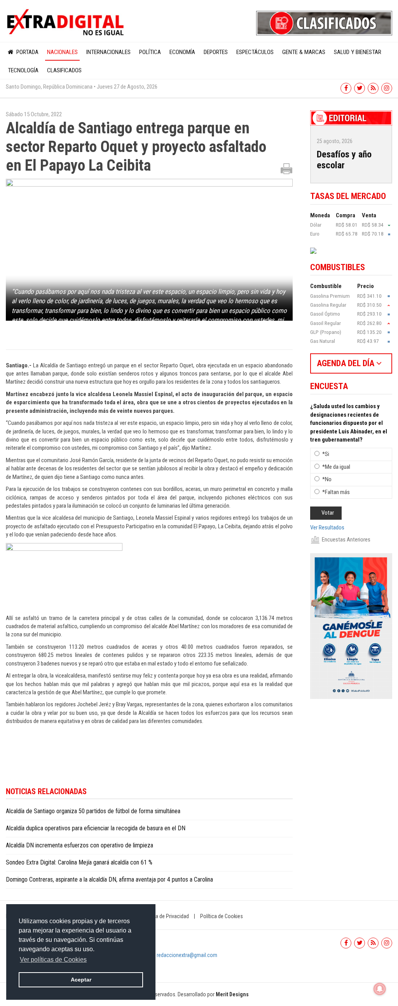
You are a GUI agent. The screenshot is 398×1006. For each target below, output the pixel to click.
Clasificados (64, 70)
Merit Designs (232, 994)
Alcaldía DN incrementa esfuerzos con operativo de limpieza (79, 845)
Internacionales (108, 52)
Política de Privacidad (165, 916)
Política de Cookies (221, 916)
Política (150, 52)
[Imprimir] (286, 168)
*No (327, 479)
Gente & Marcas (303, 52)
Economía (182, 52)
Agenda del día (346, 363)
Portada (26, 52)
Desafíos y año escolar (344, 160)
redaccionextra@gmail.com (187, 955)
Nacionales (62, 52)
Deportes (216, 52)
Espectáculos (255, 52)
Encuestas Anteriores (346, 539)
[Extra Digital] (66, 22)
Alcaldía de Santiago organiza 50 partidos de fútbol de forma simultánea (93, 811)
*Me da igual (336, 466)
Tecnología (23, 70)
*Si (325, 454)
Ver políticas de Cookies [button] (53, 959)
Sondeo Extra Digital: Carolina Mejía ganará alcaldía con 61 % (79, 862)
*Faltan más (336, 492)
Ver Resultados (327, 527)
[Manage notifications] (380, 989)
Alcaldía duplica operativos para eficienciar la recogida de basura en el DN (97, 828)
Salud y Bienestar (357, 52)
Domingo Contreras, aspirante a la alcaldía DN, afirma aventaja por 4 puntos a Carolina (109, 879)
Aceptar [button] (81, 979)
